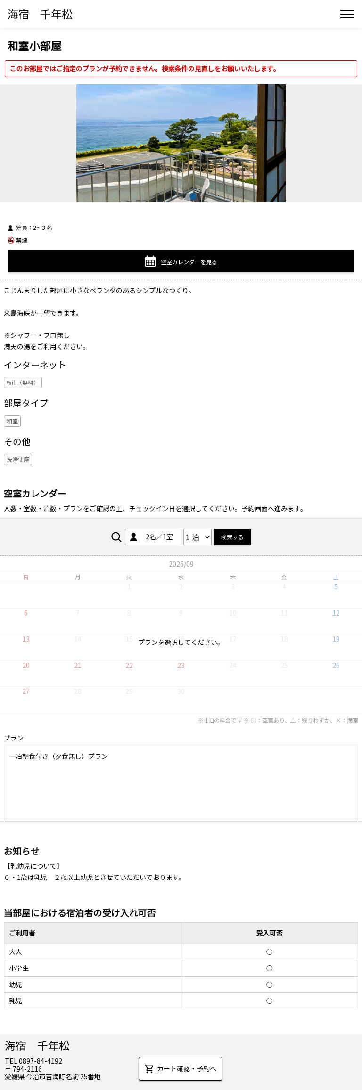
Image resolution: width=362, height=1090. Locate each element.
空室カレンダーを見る (189, 262)
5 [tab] (205, 196)
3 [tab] (181, 196)
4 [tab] (193, 196)
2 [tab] (169, 196)
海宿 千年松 (40, 14)
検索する (232, 537)
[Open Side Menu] (347, 14)
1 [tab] (158, 196)
